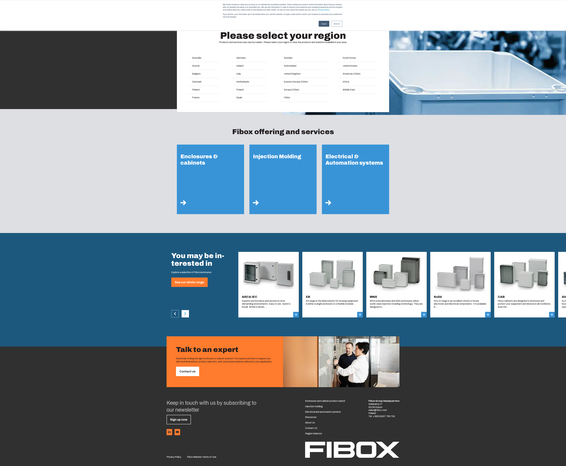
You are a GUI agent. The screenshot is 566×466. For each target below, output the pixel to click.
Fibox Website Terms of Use (201, 457)
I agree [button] (324, 23)
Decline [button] (337, 23)
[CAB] (524, 284)
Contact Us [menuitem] (311, 428)
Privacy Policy (174, 457)
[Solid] (460, 284)
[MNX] (396, 284)
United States (350, 66)
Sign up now (178, 419)
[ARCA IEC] (268, 284)
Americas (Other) (351, 74)
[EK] (332, 284)
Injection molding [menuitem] (314, 406)
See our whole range (189, 282)
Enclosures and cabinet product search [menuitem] (325, 401)
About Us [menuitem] (310, 422)
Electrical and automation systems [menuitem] (323, 412)
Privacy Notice (324, 9)
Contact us (188, 371)
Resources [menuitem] (310, 417)
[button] (175, 313)
